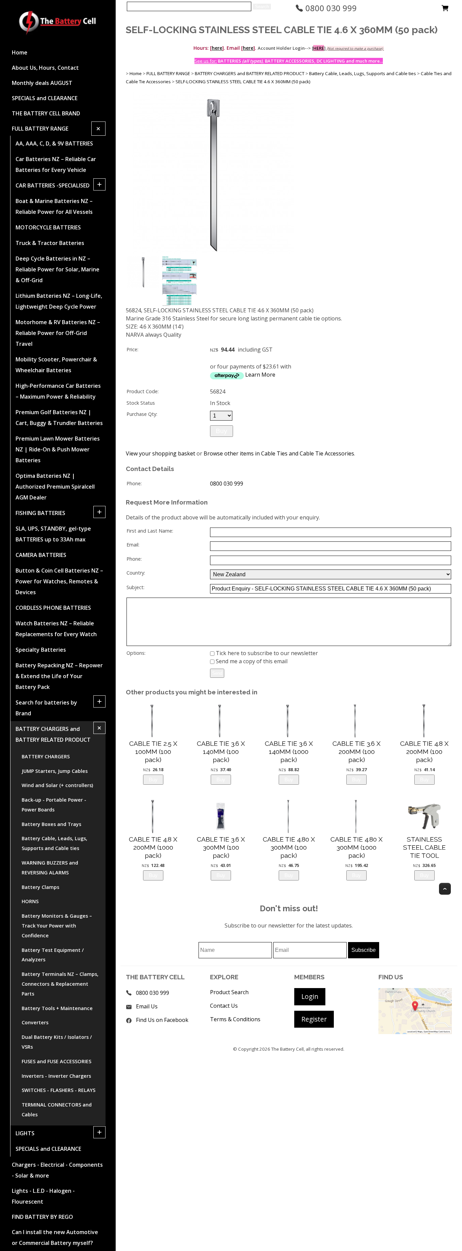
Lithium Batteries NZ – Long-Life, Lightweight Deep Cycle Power (59, 301)
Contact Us (224, 1005)
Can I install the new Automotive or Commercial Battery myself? (55, 1237)
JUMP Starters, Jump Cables (55, 771)
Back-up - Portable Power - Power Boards (54, 805)
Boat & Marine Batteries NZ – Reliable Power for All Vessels (54, 206)
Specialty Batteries (41, 649)
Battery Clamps (40, 887)
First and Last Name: (149, 531)
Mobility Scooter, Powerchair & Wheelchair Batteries (56, 365)
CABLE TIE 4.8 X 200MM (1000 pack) (153, 847)
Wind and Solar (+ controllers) (57, 785)
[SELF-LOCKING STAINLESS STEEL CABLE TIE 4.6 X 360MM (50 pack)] (213, 252)
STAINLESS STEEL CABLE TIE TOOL (424, 847)
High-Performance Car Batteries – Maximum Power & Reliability (58, 391)
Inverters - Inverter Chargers (56, 1076)
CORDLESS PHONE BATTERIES (53, 607)
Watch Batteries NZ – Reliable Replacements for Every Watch (56, 629)
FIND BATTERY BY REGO (42, 1217)
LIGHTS (25, 1133)
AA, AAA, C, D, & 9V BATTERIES (54, 143)
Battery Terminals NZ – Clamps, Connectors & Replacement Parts (60, 984)
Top (445, 889)
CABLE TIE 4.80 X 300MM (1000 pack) (356, 847)
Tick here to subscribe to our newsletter (266, 653)
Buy (221, 430)
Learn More (260, 374)
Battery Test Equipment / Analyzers (53, 955)
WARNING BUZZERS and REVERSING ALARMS (50, 867)
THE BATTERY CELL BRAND (46, 113)
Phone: (134, 483)
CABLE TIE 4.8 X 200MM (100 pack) (424, 751)
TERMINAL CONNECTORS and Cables (57, 1109)
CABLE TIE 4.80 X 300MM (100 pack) (289, 847)
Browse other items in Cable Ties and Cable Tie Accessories (279, 453)
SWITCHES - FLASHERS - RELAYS (58, 1090)
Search (262, 6)
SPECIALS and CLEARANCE (44, 98)
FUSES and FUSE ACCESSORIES (56, 1061)
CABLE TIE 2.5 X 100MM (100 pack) (153, 751)
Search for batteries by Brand (46, 708)
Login (309, 996)
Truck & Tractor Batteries (50, 243)
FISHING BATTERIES (40, 513)
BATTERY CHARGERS (46, 756)
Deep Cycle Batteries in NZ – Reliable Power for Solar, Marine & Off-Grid (57, 269)
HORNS (30, 901)
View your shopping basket (160, 453)
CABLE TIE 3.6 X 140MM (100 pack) (221, 751)
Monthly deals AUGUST (42, 83)
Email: (132, 544)
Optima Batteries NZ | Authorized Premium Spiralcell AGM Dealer (55, 486)
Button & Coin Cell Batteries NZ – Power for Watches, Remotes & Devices (59, 581)
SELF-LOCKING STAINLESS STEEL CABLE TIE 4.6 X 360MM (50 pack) (243, 82)
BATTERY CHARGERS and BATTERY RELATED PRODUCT (53, 734)
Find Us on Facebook (162, 1020)
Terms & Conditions (235, 1019)
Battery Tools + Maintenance (57, 1008)
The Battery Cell (287, 1049)
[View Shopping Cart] (445, 10)
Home (19, 52)
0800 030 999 (330, 8)
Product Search (229, 992)
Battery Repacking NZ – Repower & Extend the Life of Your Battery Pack (59, 676)
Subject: (135, 587)
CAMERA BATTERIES (41, 555)
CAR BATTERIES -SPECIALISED (53, 185)
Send (217, 673)
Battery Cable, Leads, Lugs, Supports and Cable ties (54, 843)
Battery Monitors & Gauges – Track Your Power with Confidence (57, 926)
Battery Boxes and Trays (51, 824)
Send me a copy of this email (250, 661)
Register (314, 1019)
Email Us (147, 1006)
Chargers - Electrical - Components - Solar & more (57, 1170)
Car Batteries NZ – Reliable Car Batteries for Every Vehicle (56, 164)
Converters (35, 1022)
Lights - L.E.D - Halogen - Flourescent (43, 1196)
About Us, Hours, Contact (45, 67)
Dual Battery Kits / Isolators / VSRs (57, 1042)
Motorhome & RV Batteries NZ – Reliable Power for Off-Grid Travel (58, 333)
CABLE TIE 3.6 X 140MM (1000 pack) (289, 751)
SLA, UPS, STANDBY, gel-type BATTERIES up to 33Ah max (53, 534)
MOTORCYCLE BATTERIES (48, 227)
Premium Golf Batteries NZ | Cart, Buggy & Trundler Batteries (59, 417)
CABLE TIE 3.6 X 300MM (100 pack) (221, 847)
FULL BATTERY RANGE (40, 128)
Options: (135, 653)
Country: (135, 572)
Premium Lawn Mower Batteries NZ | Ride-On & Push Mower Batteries (58, 449)
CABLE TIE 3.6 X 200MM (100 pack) (356, 751)
